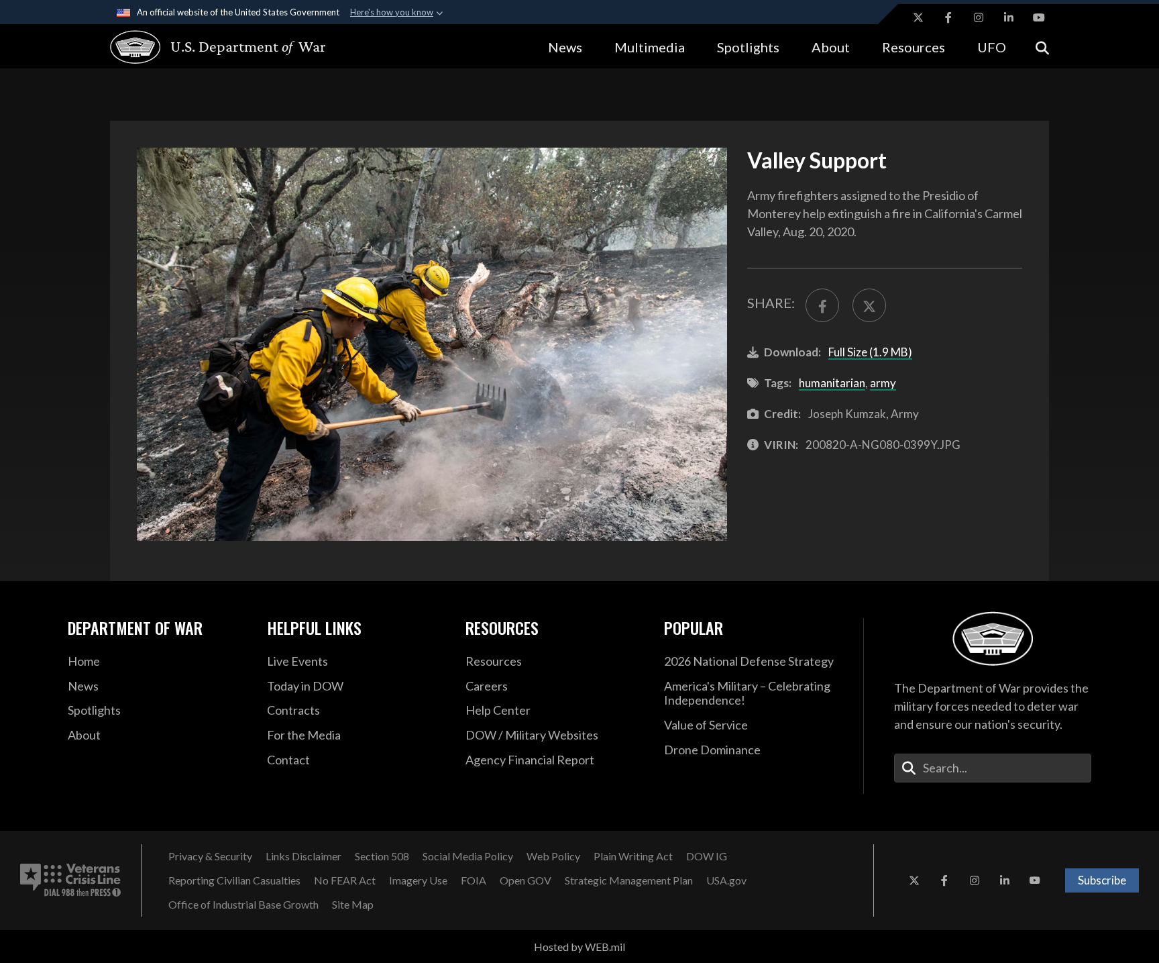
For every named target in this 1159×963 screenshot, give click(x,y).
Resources (913, 47)
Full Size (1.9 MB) (870, 352)
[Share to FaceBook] (822, 305)
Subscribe (1102, 880)
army (883, 383)
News (565, 47)
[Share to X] (869, 305)
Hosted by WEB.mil (579, 946)
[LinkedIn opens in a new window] (1009, 17)
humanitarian (832, 383)
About (831, 47)
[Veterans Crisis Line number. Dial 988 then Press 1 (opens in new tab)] (70, 880)
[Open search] (1042, 46)
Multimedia (649, 47)
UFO (991, 47)
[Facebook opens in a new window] (948, 17)
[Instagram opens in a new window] (979, 17)
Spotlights (748, 47)
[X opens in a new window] (918, 17)
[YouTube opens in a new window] (1039, 17)
